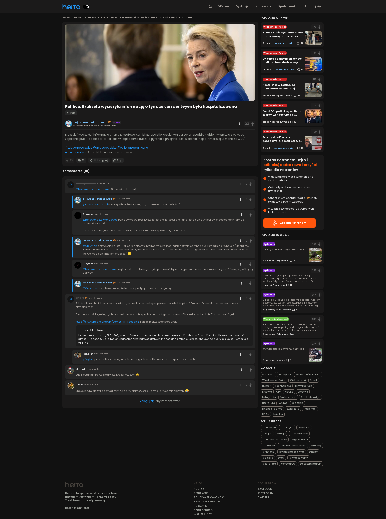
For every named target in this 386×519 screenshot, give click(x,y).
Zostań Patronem (293, 223)
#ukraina (304, 427)
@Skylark (88, 359)
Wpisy (77, 17)
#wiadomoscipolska (292, 445)
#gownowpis (300, 439)
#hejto (313, 451)
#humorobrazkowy (274, 439)
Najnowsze (264, 6)
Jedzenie (297, 403)
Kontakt (200, 489)
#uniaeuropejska (105, 148)
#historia (268, 451)
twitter (263, 497)
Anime (283, 403)
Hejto (66, 17)
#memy (316, 445)
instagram (265, 493)
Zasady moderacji (207, 501)
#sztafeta (269, 463)
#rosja (281, 433)
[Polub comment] (250, 183)
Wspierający (203, 514)
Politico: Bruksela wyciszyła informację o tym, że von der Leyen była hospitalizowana (138, 17)
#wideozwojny (298, 457)
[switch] (86, 7)
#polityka (286, 427)
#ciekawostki (299, 433)
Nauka (289, 391)
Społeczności (288, 6)
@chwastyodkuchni (95, 204)
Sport (313, 380)
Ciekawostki (298, 380)
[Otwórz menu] (239, 124)
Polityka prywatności (210, 497)
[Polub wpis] (252, 124)
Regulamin (201, 493)
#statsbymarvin (310, 463)
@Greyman (90, 246)
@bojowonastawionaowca (93, 189)
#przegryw (288, 463)
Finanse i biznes (272, 408)
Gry (278, 391)
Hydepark (285, 374)
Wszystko (268, 374)
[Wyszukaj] (210, 6)
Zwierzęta (292, 408)
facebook (265, 489)
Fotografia (269, 397)
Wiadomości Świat (274, 380)
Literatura (268, 403)
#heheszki (269, 427)
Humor (266, 386)
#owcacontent (76, 152)
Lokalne (278, 414)
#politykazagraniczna (132, 148)
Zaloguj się (313, 6)
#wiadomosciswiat (78, 148)
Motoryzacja (288, 397)
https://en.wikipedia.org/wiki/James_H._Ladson (106, 321)
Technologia (283, 386)
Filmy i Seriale (303, 386)
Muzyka (267, 391)
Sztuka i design (310, 397)
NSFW (265, 414)
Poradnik (200, 506)
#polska (267, 457)
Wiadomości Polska (307, 374)
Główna (223, 6)
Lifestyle (303, 391)
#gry (281, 457)
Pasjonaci (310, 408)
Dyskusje (242, 6)
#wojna (267, 433)
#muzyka (268, 445)
